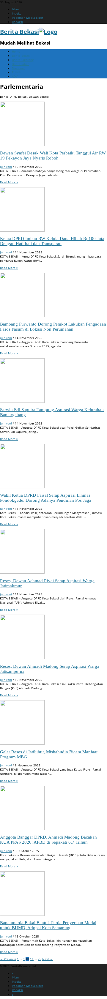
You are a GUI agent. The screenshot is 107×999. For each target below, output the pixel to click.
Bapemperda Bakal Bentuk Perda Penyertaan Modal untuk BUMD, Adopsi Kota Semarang (48, 925)
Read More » (9, 182)
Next (47, 959)
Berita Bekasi (21, 55)
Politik (16, 72)
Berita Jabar (20, 64)
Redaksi (17, 22)
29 (39, 959)
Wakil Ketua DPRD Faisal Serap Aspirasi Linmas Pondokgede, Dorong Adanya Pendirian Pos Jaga (45, 498)
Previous (8, 959)
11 (32, 959)
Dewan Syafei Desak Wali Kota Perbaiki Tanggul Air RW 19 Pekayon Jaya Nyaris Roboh (53, 155)
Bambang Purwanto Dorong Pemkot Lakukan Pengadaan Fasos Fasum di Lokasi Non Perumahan (53, 327)
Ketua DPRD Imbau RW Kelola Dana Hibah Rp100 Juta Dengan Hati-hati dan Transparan (52, 241)
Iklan (15, 9)
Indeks (16, 13)
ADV (15, 76)
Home (16, 51)
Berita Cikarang (23, 60)
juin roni (6, 167)
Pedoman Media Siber (27, 17)
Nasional (18, 68)
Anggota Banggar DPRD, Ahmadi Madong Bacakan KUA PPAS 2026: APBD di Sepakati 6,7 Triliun (48, 840)
